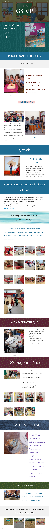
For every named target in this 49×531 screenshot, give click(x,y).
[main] (24, 11)
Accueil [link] (24, 1)
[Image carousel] (35, 36)
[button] (47, 1)
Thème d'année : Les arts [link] (33, 1)
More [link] (42, 1)
